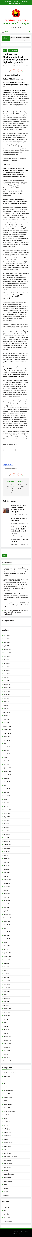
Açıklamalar (9, 1)
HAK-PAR (17, 1)
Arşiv (21, 3)
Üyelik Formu (14, 3)
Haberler (25, 1)
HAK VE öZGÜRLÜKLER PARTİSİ (16, 20)
